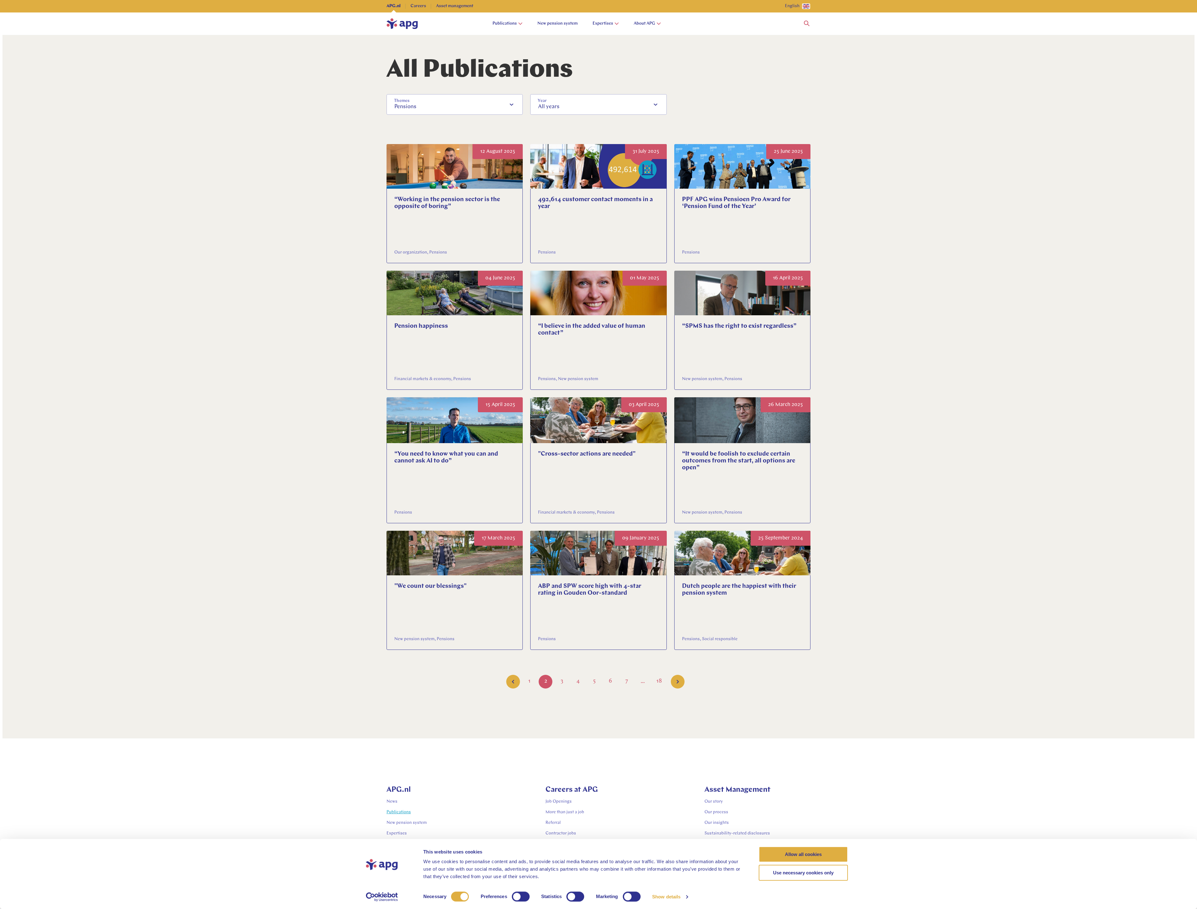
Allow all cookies (803, 854)
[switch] (521, 897)
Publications (505, 23)
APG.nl (394, 6)
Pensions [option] (405, 107)
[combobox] (455, 104)
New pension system (557, 23)
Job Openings (559, 801)
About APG (644, 23)
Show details (666, 896)
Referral (553, 822)
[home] (402, 23)
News (392, 801)
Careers (418, 6)
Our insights (716, 822)
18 (659, 681)
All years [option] (549, 107)
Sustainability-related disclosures (737, 833)
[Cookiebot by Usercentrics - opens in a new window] (382, 897)
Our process (716, 812)
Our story (713, 801)
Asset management (454, 6)
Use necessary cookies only (803, 872)
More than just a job (565, 812)
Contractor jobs (561, 833)
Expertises (603, 23)
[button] (806, 23)
